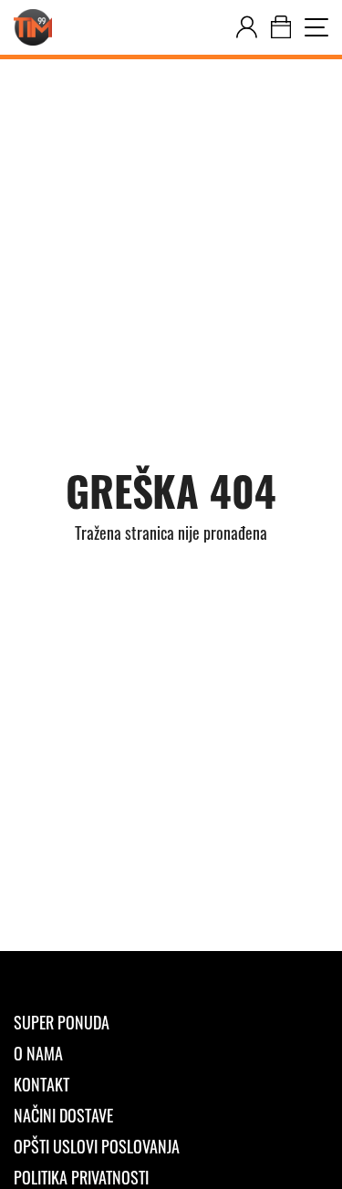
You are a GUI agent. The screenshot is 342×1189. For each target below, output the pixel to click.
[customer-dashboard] (246, 27)
